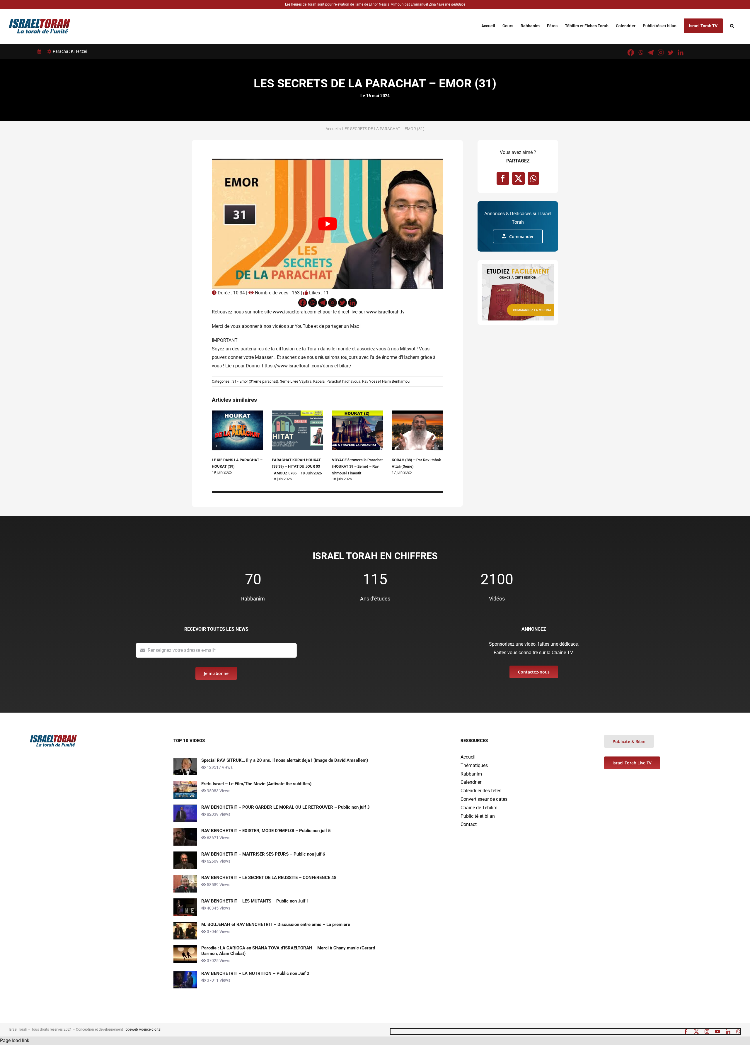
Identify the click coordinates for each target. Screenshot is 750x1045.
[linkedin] (728, 1031)
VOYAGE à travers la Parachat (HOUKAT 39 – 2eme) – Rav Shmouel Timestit (357, 466)
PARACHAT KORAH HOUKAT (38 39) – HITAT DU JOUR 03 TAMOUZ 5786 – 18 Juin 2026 (297, 466)
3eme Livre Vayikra (295, 381)
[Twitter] (670, 52)
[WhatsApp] (533, 178)
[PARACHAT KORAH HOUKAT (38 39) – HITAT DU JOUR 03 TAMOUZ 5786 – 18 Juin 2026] (297, 413)
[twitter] (696, 1031)
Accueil (331, 128)
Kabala (319, 381)
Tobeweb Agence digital (142, 1029)
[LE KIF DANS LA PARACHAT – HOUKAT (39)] (237, 413)
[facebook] (685, 1031)
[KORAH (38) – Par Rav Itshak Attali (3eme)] (417, 413)
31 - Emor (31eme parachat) (255, 381)
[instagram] (707, 1031)
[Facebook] (630, 52)
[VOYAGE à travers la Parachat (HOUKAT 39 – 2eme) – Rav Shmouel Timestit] (357, 413)
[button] (732, 25)
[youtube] (717, 1031)
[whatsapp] (738, 1031)
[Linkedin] (680, 52)
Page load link (14, 1040)
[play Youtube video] (327, 224)
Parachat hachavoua (343, 381)
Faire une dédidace (451, 4)
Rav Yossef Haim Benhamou (386, 381)
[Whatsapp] (640, 52)
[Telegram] (650, 52)
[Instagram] (660, 52)
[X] (518, 178)
